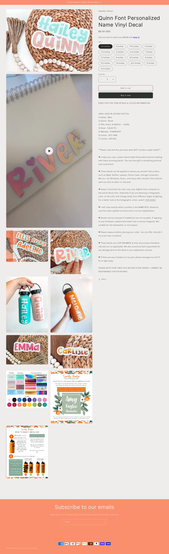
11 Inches (150, 63)
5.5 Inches (105, 52)
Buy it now (126, 95)
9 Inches (148, 58)
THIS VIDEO (150, 200)
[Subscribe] (104, 522)
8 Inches (119, 58)
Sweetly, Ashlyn (17, 548)
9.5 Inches (105, 63)
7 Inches (148, 52)
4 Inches (119, 46)
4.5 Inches (134, 46)
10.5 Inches (136, 63)
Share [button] (103, 279)
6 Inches (120, 52)
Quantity (101, 74)
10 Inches (120, 63)
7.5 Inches (105, 58)
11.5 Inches (105, 69)
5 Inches (148, 46)
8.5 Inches (134, 58)
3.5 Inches (105, 46)
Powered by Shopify (30, 548)
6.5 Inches (134, 52)
